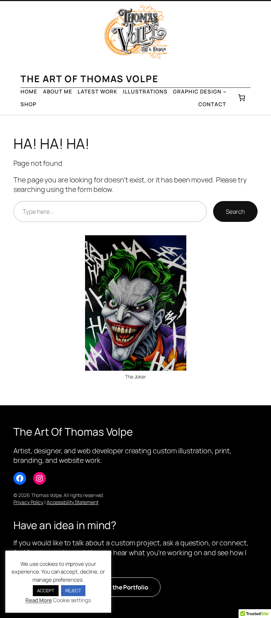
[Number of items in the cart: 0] (241, 98)
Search (235, 211)
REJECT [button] (73, 590)
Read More (38, 600)
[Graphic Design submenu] (224, 91)
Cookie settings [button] (72, 600)
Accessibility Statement (72, 502)
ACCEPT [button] (45, 590)
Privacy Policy (28, 502)
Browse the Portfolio (119, 587)
